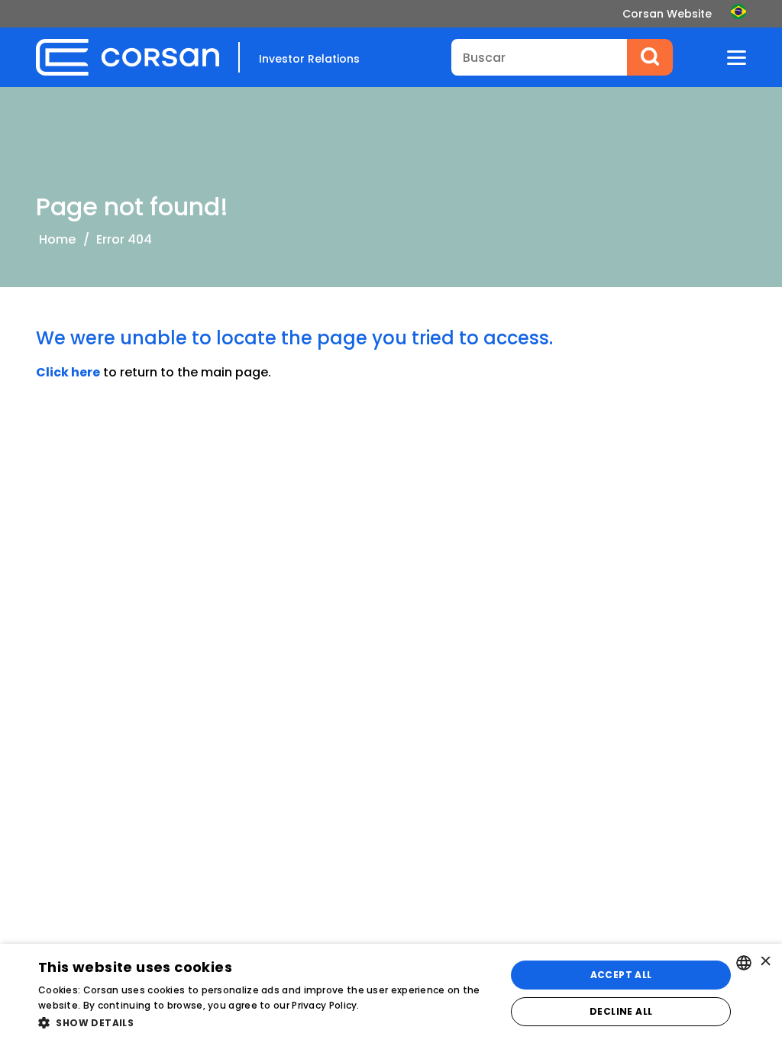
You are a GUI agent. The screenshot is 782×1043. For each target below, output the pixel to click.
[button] (265, 1022)
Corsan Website (667, 13)
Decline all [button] (621, 1011)
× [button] (765, 962)
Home (57, 239)
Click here (68, 372)
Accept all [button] (621, 974)
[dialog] (391, 993)
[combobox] (743, 962)
